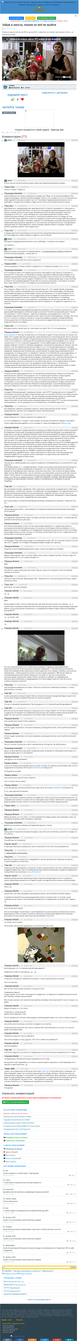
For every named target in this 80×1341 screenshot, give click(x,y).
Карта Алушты (11, 1161)
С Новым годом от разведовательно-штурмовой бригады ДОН (25, 1210)
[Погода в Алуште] (9, 1274)
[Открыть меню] (76, 16)
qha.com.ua (64, 266)
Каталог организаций (13, 1158)
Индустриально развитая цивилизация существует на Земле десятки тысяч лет (32, 1229)
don (4, 132)
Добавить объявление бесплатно (16, 1113)
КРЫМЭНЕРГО (15, 1285)
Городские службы (13, 1278)
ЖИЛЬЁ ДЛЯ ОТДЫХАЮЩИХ (15, 1134)
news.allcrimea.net (34, 872)
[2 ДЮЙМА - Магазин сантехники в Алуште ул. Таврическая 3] (27, 1271)
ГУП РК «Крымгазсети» (12, 1291)
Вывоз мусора (14, 1281)
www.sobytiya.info (11, 335)
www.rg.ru (46, 1071)
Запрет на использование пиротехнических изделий (22, 1220)
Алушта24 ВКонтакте (8, 1327)
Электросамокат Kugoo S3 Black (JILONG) (19, 1123)
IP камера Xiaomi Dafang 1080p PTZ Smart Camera (22, 1126)
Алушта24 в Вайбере (8, 1325)
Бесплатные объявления (15, 1110)
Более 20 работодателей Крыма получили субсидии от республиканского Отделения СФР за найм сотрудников (38, 1249)
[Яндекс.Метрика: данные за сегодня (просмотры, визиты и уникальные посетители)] (17, 1336)
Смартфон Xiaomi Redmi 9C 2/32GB (17, 1120)
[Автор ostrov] (5, 87)
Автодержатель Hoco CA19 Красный (17, 1129)
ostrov (12, 85)
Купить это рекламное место (39, 1300)
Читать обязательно (10, 1201)
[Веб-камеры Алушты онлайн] (24, 1274)
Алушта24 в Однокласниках (10, 1329)
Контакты (19, 1320)
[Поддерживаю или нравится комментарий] (2, 139)
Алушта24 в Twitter (8, 1332)
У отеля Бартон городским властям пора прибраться (22, 1182)
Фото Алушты (11, 1155)
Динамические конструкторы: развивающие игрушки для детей (26, 1192)
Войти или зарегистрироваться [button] (16, 1102)
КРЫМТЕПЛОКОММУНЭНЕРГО (15, 1294)
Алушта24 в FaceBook (9, 1330)
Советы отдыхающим (14, 1145)
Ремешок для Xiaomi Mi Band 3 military (17, 1116)
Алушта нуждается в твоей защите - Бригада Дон (39, 130)
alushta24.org (37, 768)
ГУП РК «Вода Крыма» (12, 1288)
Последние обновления (15, 1166)
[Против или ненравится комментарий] (2, 142)
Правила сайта (7, 1320)
